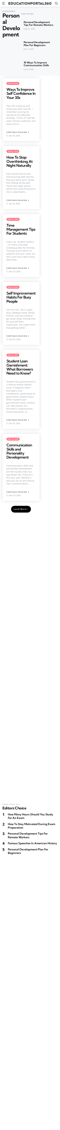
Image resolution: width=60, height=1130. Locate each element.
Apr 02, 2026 (13, 151)
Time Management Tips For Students (20, 229)
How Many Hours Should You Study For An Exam (30, 816)
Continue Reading (16, 132)
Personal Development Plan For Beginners (37, 44)
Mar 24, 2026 (13, 219)
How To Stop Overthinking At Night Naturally (19, 161)
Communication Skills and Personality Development (19, 451)
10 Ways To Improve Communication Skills (36, 64)
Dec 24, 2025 (13, 355)
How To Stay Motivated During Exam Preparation (31, 825)
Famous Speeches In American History (32, 843)
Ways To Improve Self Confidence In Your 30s (20, 93)
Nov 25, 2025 (13, 439)
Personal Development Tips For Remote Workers (38, 23)
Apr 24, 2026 (13, 83)
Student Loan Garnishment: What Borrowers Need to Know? (19, 367)
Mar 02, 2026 (13, 287)
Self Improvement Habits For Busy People (21, 297)
